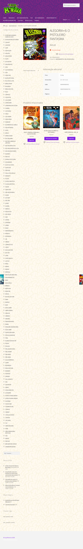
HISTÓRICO (8, 214)
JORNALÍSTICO (9, 244)
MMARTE (7, 285)
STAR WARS (8, 392)
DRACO (7, 133)
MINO (6, 280)
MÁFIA (6, 263)
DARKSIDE (7, 122)
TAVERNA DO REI (9, 406)
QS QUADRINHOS (9, 360)
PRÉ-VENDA (8, 354)
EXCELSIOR (8, 167)
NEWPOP (7, 302)
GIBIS (4, 18)
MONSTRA (7, 291)
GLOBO (7, 195)
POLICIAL (7, 346)
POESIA (7, 343)
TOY (31, 18)
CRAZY (6, 113)
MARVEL (7, 269)
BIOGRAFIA (8, 86)
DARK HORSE (8, 119)
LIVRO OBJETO (9, 258)
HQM (6, 217)
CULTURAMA (8, 116)
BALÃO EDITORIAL (9, 78)
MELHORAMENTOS (9, 277)
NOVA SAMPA (8, 307)
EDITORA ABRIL (9, 138)
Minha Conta (28, 20)
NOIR (6, 305)
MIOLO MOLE (8, 283)
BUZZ (6, 91)
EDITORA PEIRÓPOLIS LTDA (12, 148)
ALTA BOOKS (8, 61)
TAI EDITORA (8, 404)
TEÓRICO (7, 409)
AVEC (6, 72)
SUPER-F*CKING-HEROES (11, 395)
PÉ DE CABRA (8, 329)
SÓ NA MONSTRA (9, 390)
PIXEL (6, 338)
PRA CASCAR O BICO (69, 59)
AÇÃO (6, 47)
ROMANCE (7, 371)
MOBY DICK (8, 288)
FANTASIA (7, 170)
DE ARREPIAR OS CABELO (11, 124)
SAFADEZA (7, 373)
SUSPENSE (7, 401)
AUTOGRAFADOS (39, 18)
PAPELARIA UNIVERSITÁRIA (11, 327)
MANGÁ (7, 266)
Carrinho (20, 20)
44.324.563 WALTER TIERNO (12, 39)
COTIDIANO (8, 111)
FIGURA (7, 186)
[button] (44, 31)
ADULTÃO (7, 53)
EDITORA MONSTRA (22, 18)
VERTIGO (7, 441)
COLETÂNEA (8, 100)
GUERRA (7, 206)
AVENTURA (8, 75)
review (11, 516)
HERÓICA (7, 208)
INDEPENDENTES (51, 18)
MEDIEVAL (7, 272)
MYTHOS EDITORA (9, 296)
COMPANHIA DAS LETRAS (11, 105)
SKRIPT (7, 387)
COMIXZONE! (8, 102)
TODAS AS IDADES (9, 414)
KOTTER (7, 252)
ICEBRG (7, 225)
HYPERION (7, 222)
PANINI (7, 324)
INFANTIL (7, 233)
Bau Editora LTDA (9, 80)
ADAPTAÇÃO (8, 50)
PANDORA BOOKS (9, 321)
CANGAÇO (7, 94)
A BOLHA (7, 42)
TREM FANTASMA (9, 425)
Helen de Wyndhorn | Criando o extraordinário (12, 486)
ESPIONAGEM (8, 162)
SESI (6, 382)
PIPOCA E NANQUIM (10, 335)
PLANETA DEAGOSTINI (10, 340)
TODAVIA (7, 417)
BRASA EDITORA (9, 89)
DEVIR (6, 130)
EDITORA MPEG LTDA (10, 145)
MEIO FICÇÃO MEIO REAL (11, 274)
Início (6, 25)
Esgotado (31, 140)
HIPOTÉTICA (8, 211)
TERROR (7, 412)
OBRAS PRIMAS (9, 310)
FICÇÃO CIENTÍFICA (10, 181)
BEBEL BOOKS (8, 83)
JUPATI (7, 247)
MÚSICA (7, 294)
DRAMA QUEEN (8, 135)
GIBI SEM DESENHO (10, 192)
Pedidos (37, 20)
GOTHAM (7, 197)
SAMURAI (7, 376)
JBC (6, 239)
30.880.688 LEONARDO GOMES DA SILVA (10, 36)
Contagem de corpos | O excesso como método (11, 480)
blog (4, 516)
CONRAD (7, 108)
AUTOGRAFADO (9, 69)
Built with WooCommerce (10, 539)
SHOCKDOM (8, 384)
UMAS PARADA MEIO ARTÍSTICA (10, 432)
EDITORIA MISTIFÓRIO (10, 151)
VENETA (7, 438)
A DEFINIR (7, 45)
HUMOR (7, 219)
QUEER (7, 362)
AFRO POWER (8, 56)
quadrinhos (8, 516)
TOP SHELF (8, 420)
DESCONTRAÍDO (9, 127)
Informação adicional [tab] (29, 70)
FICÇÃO (7, 178)
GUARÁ (7, 203)
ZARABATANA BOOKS (10, 446)
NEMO (6, 299)
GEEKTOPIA (8, 189)
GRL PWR (7, 200)
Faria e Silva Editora (10, 173)
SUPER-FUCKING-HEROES (11, 398)
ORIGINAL (7, 318)
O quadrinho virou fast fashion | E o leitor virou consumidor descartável (11, 473)
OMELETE (7, 313)
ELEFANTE (7, 153)
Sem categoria (9, 379)
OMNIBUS (7, 316)
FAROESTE (7, 175)
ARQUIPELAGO (8, 64)
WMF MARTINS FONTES (11, 444)
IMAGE (6, 228)
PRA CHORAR (8, 351)
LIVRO (6, 255)
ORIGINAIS (12, 18)
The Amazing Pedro (10, 504)
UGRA (6, 428)
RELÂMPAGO (8, 365)
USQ (6, 435)
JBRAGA (7, 241)
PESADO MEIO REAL (10, 332)
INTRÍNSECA (8, 236)
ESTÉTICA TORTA (9, 165)
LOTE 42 (7, 261)
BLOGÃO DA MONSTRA (9, 20)
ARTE (6, 67)
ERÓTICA (7, 156)
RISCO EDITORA (9, 368)
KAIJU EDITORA (9, 250)
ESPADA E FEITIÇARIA (10, 159)
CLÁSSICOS (8, 97)
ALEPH (6, 58)
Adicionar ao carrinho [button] (51, 138)
